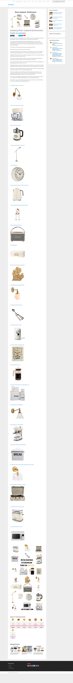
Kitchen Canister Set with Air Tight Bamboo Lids (20, 384)
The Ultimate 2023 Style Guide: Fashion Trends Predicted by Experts (57, 54)
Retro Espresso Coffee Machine (17, 424)
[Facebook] (28, 666)
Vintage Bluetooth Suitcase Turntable (18, 484)
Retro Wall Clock (14, 165)
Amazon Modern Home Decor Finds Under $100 (38, 653)
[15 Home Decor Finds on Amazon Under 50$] (15, 649)
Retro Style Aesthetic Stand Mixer (17, 105)
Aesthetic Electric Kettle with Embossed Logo (19, 185)
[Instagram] (32, 666)
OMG (14, 1)
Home (10, 665)
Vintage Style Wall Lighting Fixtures (17, 285)
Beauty (25, 1)
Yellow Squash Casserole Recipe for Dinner (57, 49)
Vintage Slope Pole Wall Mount (17, 404)
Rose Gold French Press (15, 364)
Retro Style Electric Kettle (16, 125)
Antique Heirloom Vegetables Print (17, 344)
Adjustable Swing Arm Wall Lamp (17, 85)
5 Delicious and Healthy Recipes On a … (57, 25)
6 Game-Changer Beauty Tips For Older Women (58, 28)
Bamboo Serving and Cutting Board (18, 265)
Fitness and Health (19, 1)
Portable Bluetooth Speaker (16, 225)
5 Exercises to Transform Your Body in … (57, 18)
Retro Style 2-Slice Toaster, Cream (17, 506)
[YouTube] (38, 666)
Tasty (32, 1)
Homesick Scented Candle (16, 324)
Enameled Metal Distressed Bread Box (18, 444)
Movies (44, 1)
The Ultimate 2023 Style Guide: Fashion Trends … (57, 13)
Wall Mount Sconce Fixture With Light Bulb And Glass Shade (22, 464)
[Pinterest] (30, 666)
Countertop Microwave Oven (16, 526)
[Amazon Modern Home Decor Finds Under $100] (38, 649)
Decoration (40, 1)
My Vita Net (10, 672)
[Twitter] (34, 666)
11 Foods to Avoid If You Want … (57, 21)
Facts (36, 1)
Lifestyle (48, 1)
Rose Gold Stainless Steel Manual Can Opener (19, 205)
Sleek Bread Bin (14, 245)
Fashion (29, 1)
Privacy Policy (11, 668)
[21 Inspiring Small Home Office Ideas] (27, 649)
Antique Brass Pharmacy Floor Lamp (18, 145)
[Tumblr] (36, 666)
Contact (10, 666)
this (23, 61)
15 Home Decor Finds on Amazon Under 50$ (15, 653)
